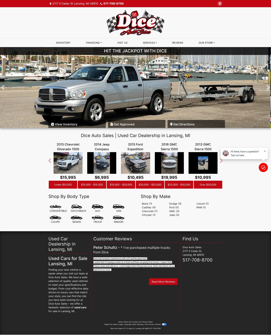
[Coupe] (55, 219)
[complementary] (261, 325)
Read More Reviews (163, 281)
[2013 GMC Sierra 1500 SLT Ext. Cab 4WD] (203, 163)
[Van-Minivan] (118, 208)
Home (120, 322)
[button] (2, 87)
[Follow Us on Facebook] (220, 3)
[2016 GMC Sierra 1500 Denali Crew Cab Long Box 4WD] (169, 163)
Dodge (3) (175, 203)
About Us (127, 322)
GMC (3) (174, 211)
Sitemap (140, 324)
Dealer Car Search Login (113, 324)
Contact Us (136, 322)
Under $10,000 (63, 184)
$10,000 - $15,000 (92, 184)
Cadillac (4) (149, 207)
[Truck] (97, 219)
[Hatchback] (78, 208)
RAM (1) (201, 207)
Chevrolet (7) (150, 211)
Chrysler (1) (149, 214)
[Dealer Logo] (135, 22)
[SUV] (97, 208)
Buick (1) (147, 203)
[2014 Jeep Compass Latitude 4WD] (101, 163)
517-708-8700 (113, 3)
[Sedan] (76, 219)
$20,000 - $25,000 (150, 184)
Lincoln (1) (203, 203)
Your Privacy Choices (153, 324)
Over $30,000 (208, 184)
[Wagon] (118, 219)
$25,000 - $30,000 (179, 184)
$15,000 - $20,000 (121, 184)
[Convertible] (58, 208)
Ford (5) (174, 207)
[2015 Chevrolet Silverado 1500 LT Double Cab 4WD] (67, 163)
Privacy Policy (147, 322)
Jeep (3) (174, 214)
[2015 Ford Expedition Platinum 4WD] (135, 163)
